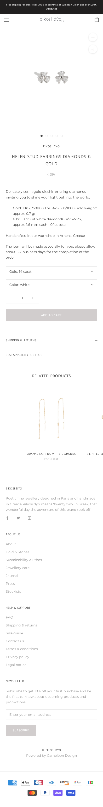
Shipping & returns (21, 625)
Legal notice (16, 665)
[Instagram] (29, 518)
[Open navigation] (6, 20)
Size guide (14, 633)
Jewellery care (17, 568)
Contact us (15, 641)
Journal (12, 576)
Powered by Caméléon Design (51, 755)
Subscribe (21, 730)
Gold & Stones (17, 552)
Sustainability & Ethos (24, 355)
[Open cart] (97, 19)
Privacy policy (17, 657)
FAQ (9, 617)
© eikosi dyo (51, 750)
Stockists (13, 591)
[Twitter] (18, 518)
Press (10, 583)
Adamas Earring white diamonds (51, 454)
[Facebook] (7, 518)
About (11, 544)
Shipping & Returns (21, 340)
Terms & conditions (22, 649)
